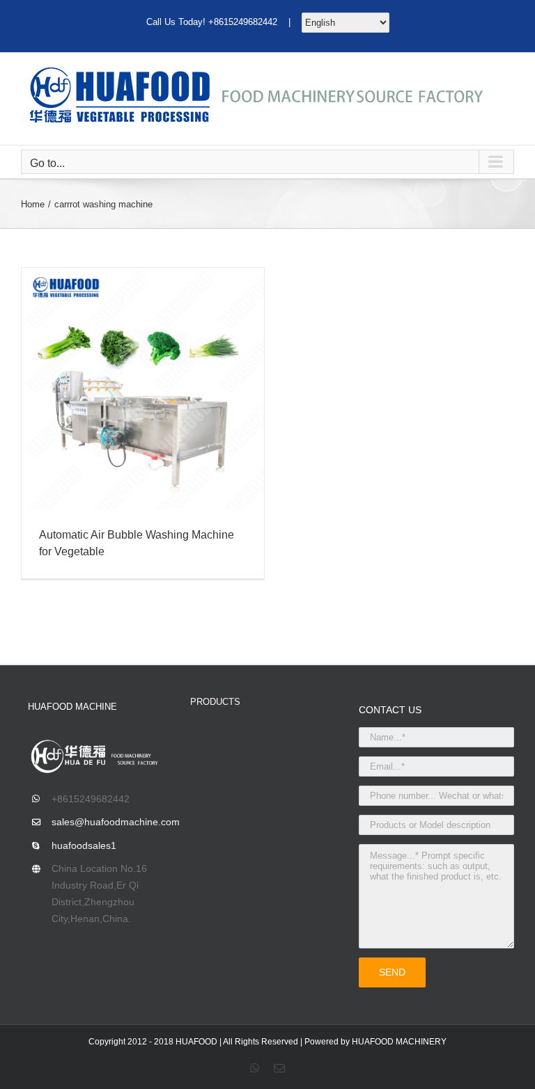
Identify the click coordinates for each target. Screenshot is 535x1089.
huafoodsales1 (84, 845)
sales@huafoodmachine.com (110, 821)
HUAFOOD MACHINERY (399, 1042)
